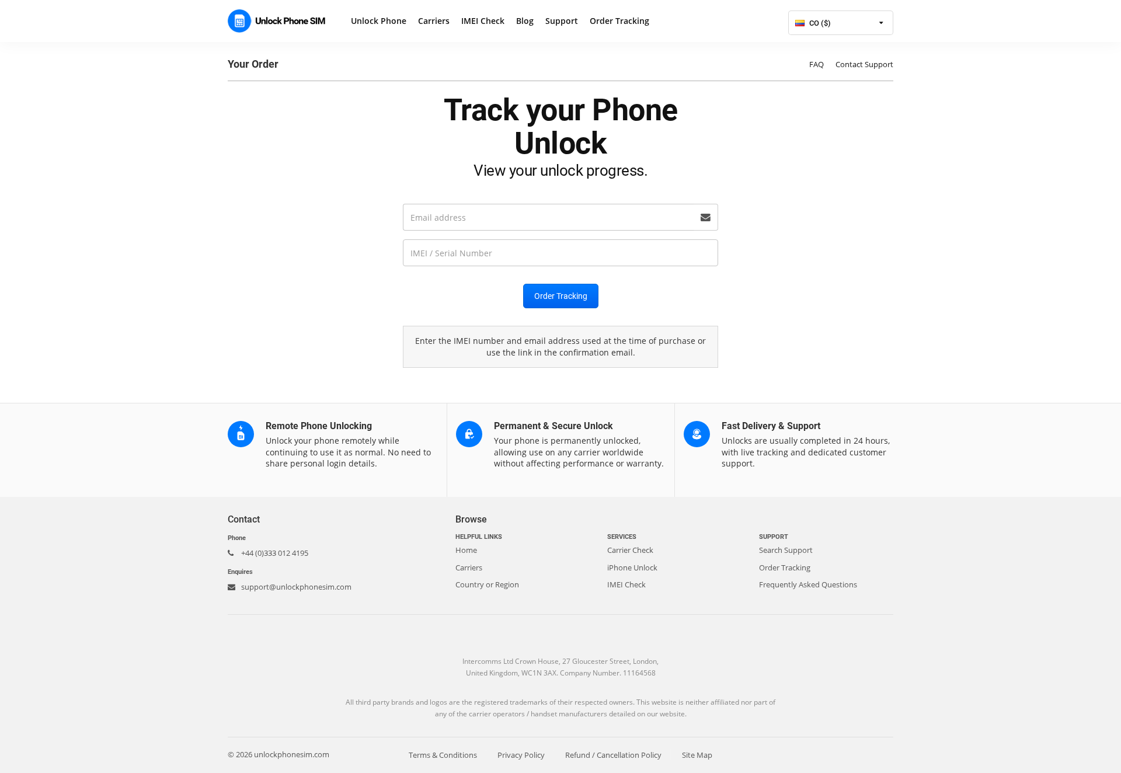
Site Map (697, 755)
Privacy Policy (521, 755)
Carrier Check (630, 550)
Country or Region (487, 584)
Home (466, 550)
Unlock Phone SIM (280, 21)
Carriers (434, 20)
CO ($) (819, 23)
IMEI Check (482, 20)
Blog (525, 20)
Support (561, 20)
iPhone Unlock (632, 567)
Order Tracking (619, 20)
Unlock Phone (378, 20)
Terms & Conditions (443, 755)
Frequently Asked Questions (808, 584)
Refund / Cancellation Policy (613, 755)
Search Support (786, 550)
